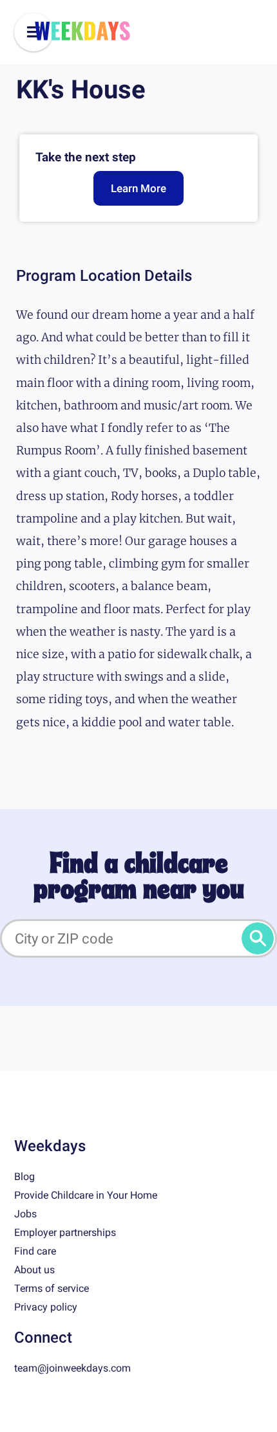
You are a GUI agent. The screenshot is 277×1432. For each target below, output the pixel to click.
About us (34, 1270)
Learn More (138, 188)
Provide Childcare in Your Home (85, 1195)
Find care (35, 1251)
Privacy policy (45, 1307)
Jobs (25, 1214)
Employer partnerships (65, 1232)
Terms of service (51, 1288)
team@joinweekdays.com (72, 1368)
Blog (24, 1176)
